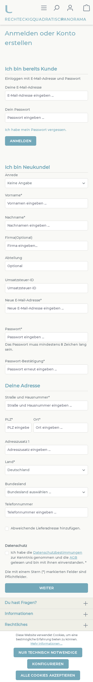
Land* (10, 462)
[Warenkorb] (86, 7)
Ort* (37, 419)
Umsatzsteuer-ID (19, 280)
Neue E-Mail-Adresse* (23, 300)
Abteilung (13, 258)
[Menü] (44, 7)
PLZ (9, 419)
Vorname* (13, 195)
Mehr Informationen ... (46, 643)
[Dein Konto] (70, 7)
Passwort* (13, 329)
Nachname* (15, 217)
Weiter (46, 588)
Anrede (11, 175)
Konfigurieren (47, 664)
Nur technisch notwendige (48, 652)
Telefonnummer (19, 504)
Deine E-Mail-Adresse (23, 87)
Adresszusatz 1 (17, 441)
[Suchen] (56, 7)
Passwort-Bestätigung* (25, 361)
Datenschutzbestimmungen (57, 552)
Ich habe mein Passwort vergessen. (35, 130)
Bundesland (15, 484)
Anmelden (20, 141)
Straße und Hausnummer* (27, 397)
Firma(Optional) (18, 237)
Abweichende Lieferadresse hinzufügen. (45, 528)
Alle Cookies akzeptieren (48, 675)
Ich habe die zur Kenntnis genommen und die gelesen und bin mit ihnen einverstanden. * (49, 557)
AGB (73, 557)
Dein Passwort (17, 109)
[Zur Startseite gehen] (9, 8)
